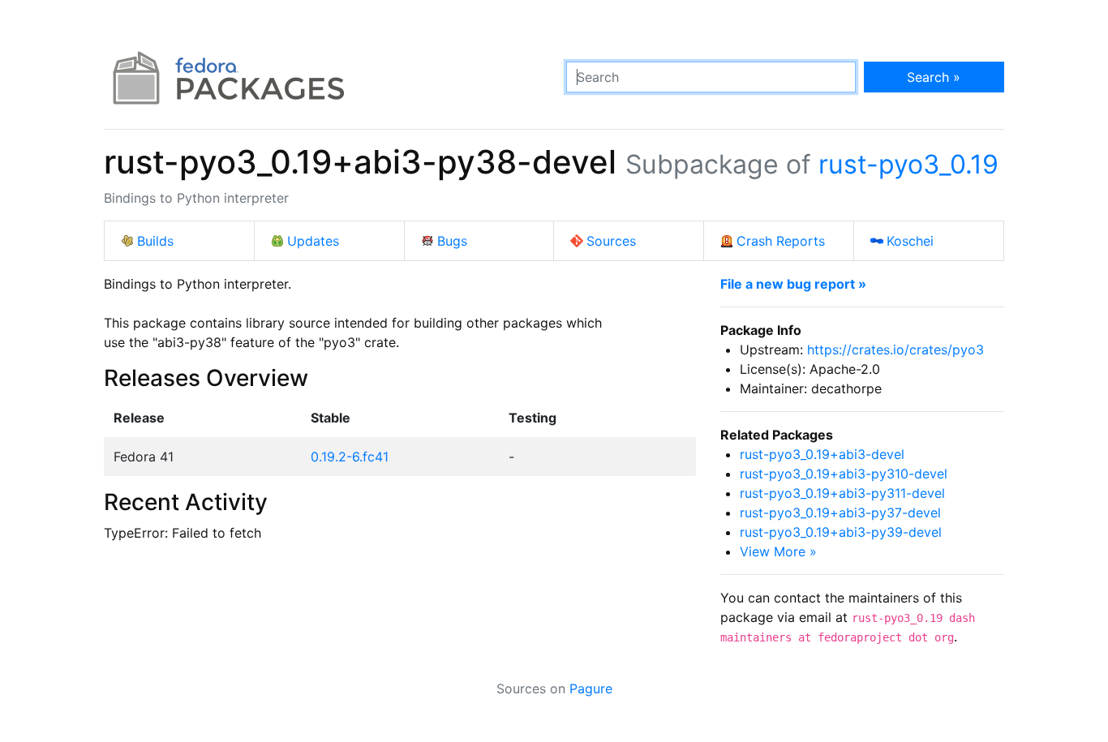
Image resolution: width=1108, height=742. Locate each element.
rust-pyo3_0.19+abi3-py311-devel (842, 493)
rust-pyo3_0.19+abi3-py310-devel (843, 473)
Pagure (590, 688)
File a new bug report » (793, 284)
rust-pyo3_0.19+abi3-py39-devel (841, 532)
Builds (155, 241)
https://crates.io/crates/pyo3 (895, 349)
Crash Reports (781, 241)
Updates (313, 241)
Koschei (910, 241)
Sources (611, 241)
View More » (778, 551)
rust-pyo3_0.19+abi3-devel (822, 454)
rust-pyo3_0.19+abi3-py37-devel (840, 512)
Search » (933, 77)
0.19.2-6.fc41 (350, 456)
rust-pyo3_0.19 (908, 164)
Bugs (452, 241)
